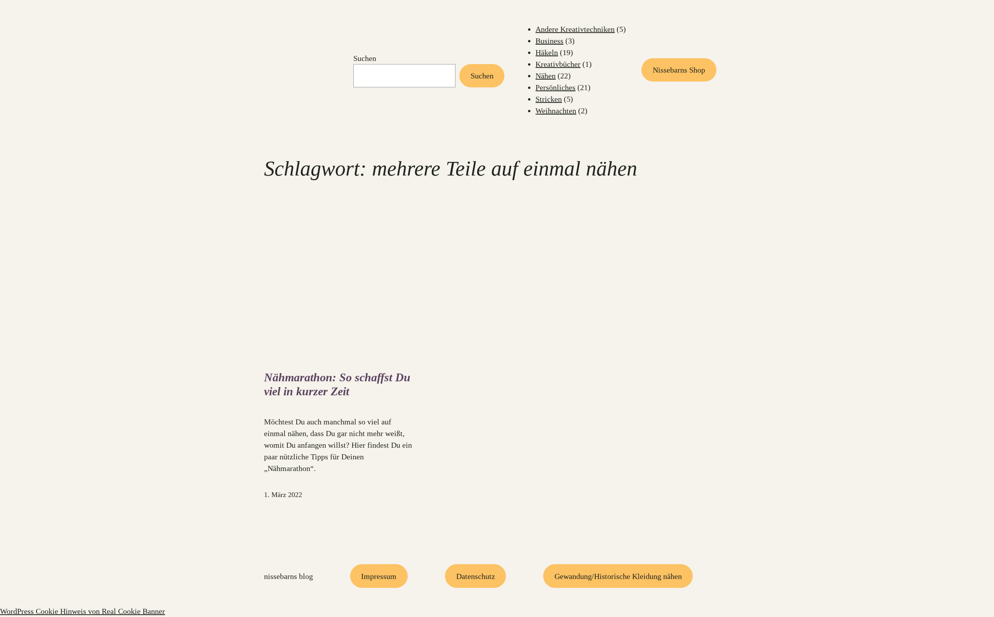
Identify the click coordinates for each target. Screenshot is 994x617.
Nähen (545, 75)
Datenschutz (475, 576)
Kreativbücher (557, 64)
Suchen (364, 58)
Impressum (378, 576)
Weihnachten (555, 110)
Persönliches (555, 87)
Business (549, 40)
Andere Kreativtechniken (575, 29)
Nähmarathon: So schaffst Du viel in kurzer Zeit (337, 384)
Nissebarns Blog (288, 576)
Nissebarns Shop (679, 70)
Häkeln (546, 52)
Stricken (548, 99)
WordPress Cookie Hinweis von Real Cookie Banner (82, 611)
